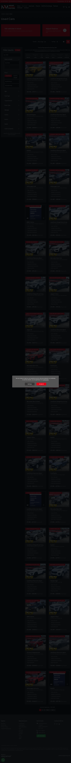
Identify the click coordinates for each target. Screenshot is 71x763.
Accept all (41, 384)
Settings (30, 384)
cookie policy (46, 379)
